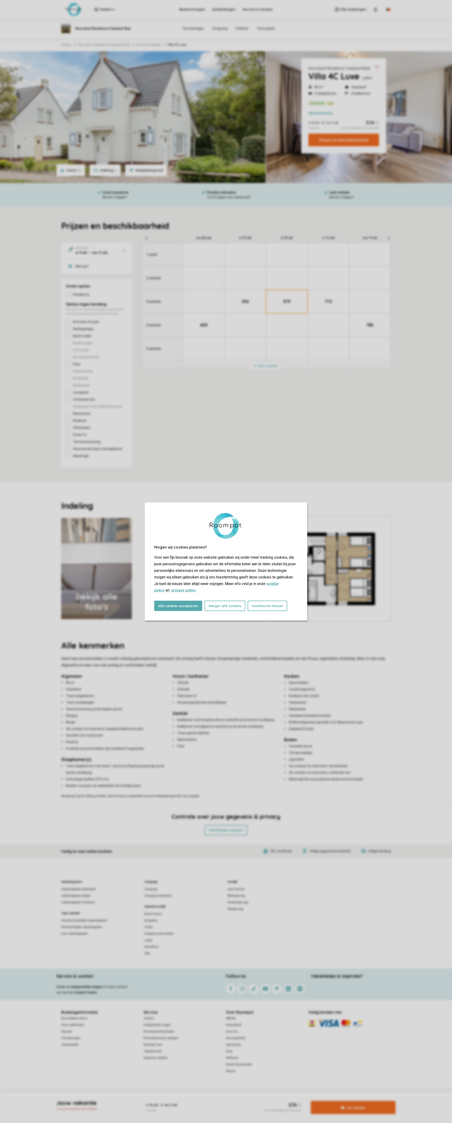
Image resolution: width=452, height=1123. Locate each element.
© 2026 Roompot (276, 1100)
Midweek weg (236, 895)
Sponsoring (233, 1044)
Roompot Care (153, 1044)
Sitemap (254, 1100)
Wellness (232, 1057)
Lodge (148, 940)
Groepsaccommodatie (159, 933)
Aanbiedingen (223, 9)
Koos (229, 1051)
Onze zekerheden (73, 1025)
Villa (147, 953)
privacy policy (183, 590)
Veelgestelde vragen (157, 1025)
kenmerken (320, 113)
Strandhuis (151, 946)
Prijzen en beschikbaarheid (343, 140)
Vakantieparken (71, 882)
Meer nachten (268, 366)
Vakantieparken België (75, 895)
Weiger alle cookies (225, 606)
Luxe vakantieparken (74, 933)
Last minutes (236, 889)
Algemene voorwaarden (180, 1100)
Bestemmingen (192, 9)
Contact (149, 1018)
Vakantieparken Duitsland (78, 902)
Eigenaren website (156, 1057)
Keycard (66, 1031)
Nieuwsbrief (233, 1025)
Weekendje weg (237, 902)
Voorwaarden (70, 1044)
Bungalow (150, 920)
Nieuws (231, 1071)
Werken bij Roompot (239, 1064)
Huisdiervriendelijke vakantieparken (84, 920)
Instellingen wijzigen (226, 830)
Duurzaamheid (235, 1038)
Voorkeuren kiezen (267, 606)
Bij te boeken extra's (74, 1018)
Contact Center (85, 992)
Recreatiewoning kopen (159, 1031)
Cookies (220, 1100)
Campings (151, 882)
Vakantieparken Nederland (78, 889)
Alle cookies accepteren (178, 606)
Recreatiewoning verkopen (161, 1038)
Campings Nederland (158, 895)
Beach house (153, 914)
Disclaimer (237, 1100)
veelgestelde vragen (86, 987)
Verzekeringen (70, 1038)
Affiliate (231, 1018)
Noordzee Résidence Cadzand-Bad (339, 68)
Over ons (232, 1031)
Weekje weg (235, 909)
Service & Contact (257, 9)
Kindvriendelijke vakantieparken (81, 927)
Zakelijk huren (153, 1051)
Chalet (148, 927)
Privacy (205, 1100)
